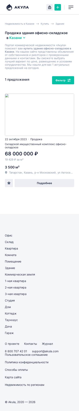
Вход (49, 7)
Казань (28, 172)
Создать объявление (57, 7)
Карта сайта (13, 377)
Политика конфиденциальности (26, 362)
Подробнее (44, 183)
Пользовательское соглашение (26, 354)
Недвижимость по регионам (24, 384)
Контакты (30, 343)
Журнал (47, 343)
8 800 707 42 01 (16, 351)
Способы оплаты (16, 369)
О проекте (12, 343)
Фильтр (60, 80)
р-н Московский (45, 172)
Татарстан (15, 172)
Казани (15, 38)
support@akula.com (45, 351)
